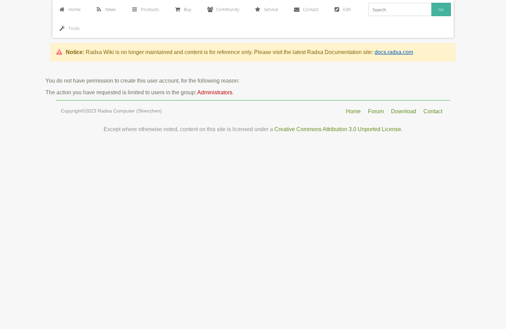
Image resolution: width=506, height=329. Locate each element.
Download (403, 111)
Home (74, 9)
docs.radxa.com (394, 52)
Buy (187, 9)
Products (150, 9)
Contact (310, 9)
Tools (74, 28)
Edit (347, 9)
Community (227, 9)
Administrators (214, 92)
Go (441, 9)
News (110, 9)
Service (271, 9)
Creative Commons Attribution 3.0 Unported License (337, 129)
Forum (376, 111)
